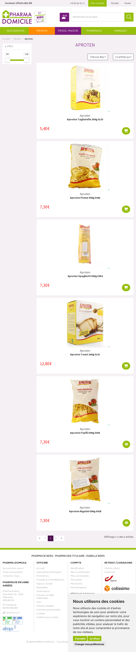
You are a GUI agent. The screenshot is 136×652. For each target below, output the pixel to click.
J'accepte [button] (80, 638)
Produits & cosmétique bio (50, 580)
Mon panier (76, 580)
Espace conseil (44, 584)
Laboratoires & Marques (48, 572)
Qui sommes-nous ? (13, 568)
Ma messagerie (78, 588)
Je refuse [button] (94, 638)
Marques (120, 31)
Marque (17, 39)
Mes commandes (79, 576)
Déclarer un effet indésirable (45, 597)
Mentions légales (45, 606)
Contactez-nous (11, 576)
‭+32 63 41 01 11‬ (77, 3)
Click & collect (112, 568)
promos (41, 31)
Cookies (40, 614)
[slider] (7, 60)
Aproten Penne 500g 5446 (85, 198)
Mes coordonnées (80, 572)
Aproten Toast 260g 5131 (85, 355)
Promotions (42, 576)
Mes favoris (76, 584)
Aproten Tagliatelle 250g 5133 (85, 120)
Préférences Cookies (47, 618)
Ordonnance (43, 592)
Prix (10, 46)
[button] (15, 31)
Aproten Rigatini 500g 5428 (85, 512)
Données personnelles (48, 610)
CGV (38, 602)
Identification (77, 568)
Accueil (6, 39)
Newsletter (42, 588)
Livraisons (109, 572)
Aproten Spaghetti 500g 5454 (85, 276)
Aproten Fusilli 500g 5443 (85, 433)
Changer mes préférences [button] (89, 644)
